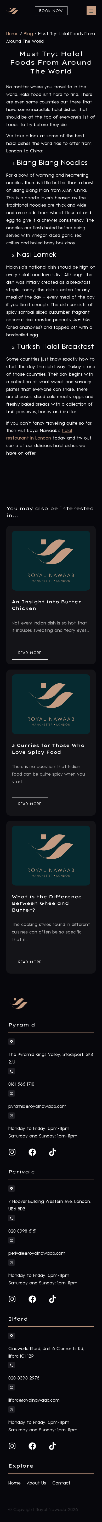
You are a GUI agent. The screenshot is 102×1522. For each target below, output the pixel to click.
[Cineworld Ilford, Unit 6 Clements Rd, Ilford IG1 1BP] (11, 1336)
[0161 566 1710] (11, 1071)
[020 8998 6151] (11, 1218)
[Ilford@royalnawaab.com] (11, 1387)
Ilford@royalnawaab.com (34, 1400)
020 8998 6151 (22, 1231)
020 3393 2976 (23, 1378)
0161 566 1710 (21, 1084)
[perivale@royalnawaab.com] (11, 1240)
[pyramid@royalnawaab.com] (11, 1093)
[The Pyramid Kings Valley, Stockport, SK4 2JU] (11, 1041)
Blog (28, 34)
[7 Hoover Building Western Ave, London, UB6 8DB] (11, 1188)
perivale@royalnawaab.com (36, 1253)
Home (12, 34)
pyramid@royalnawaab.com (37, 1106)
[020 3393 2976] (11, 1365)
